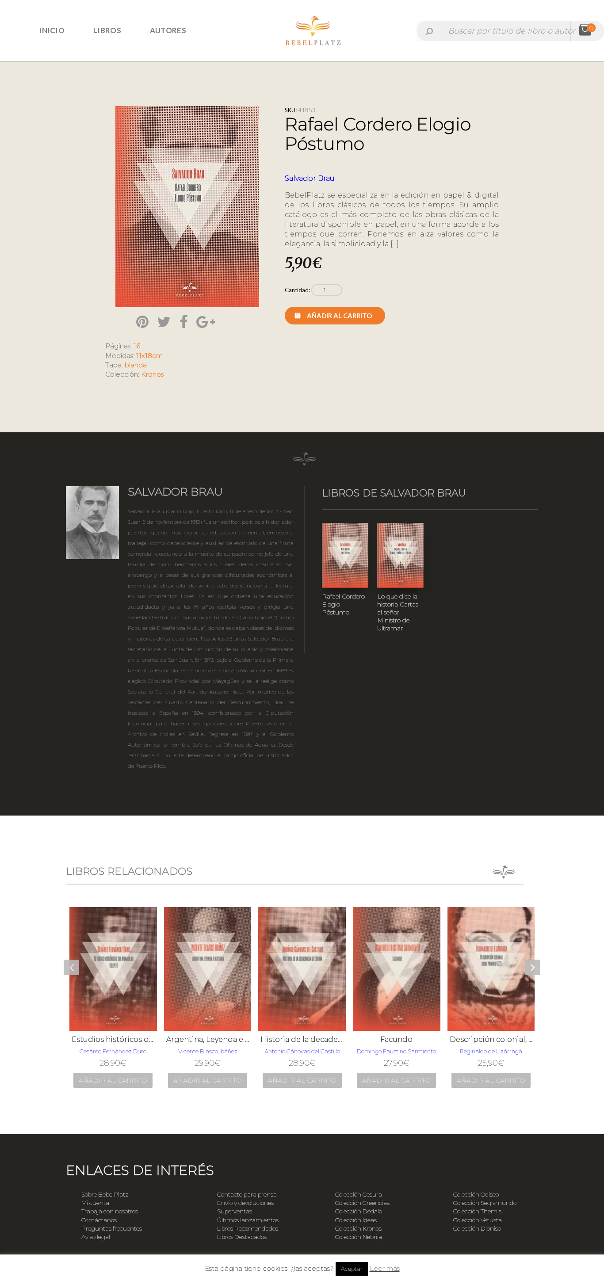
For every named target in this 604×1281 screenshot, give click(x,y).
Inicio (52, 30)
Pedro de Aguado (491, 1051)
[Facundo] (302, 969)
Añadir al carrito (339, 316)
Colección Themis (477, 1211)
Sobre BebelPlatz (104, 1194)
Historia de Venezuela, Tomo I (491, 1039)
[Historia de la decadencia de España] (208, 969)
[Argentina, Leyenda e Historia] (113, 969)
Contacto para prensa (247, 1194)
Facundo (302, 1039)
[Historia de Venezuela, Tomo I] (491, 969)
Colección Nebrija (358, 1236)
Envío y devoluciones (245, 1202)
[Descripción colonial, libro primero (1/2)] (397, 969)
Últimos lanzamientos (248, 1220)
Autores (168, 30)
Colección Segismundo (484, 1202)
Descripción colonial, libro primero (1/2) (397, 1039)
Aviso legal (95, 1236)
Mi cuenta (95, 1202)
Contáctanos (99, 1220)
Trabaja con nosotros (109, 1211)
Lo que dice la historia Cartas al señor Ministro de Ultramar (397, 612)
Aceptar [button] (352, 1268)
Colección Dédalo (358, 1211)
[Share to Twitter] (164, 322)
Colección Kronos (358, 1228)
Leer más (385, 1268)
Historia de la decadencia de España (207, 1039)
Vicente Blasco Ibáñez (113, 1051)
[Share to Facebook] (184, 322)
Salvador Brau (310, 178)
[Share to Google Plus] (205, 322)
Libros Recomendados (247, 1228)
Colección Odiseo (476, 1194)
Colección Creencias (362, 1202)
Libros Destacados (242, 1236)
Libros (107, 30)
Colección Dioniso (477, 1228)
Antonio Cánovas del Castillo (208, 1051)
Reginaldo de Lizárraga (397, 1051)
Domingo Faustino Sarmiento (302, 1051)
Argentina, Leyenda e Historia (113, 1039)
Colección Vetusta (477, 1220)
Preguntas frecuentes (111, 1228)
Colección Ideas (356, 1220)
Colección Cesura (358, 1194)
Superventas (234, 1211)
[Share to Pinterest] (142, 322)
